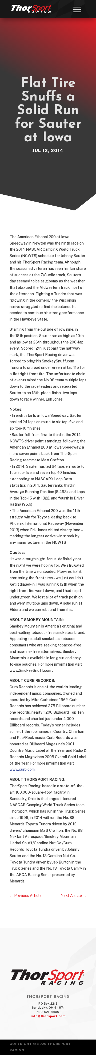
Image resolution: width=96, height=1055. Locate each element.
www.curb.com (22, 769)
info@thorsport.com (48, 1016)
